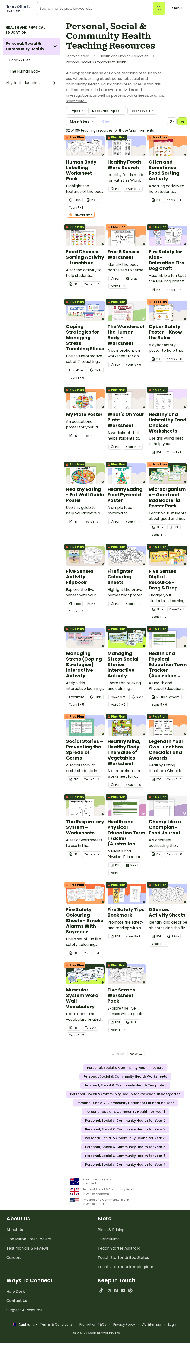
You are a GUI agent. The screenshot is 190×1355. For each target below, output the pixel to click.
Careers (13, 1257)
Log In (172, 1324)
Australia (25, 1324)
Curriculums (109, 1239)
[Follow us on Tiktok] (101, 1290)
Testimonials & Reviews (27, 1248)
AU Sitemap (151, 1324)
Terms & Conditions (56, 1324)
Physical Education (23, 82)
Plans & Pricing (111, 1229)
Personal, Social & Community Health (25, 46)
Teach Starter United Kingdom (125, 1267)
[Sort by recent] (172, 121)
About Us (14, 1229)
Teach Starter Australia (119, 1248)
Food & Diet (19, 60)
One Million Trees (29, 1239)
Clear (107, 121)
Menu (177, 8)
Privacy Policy (124, 1324)
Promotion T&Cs (92, 1324)
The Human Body (24, 71)
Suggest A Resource (24, 1310)
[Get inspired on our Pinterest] (130, 1290)
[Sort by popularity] (182, 121)
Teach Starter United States (123, 1257)
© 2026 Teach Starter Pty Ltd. (97, 1333)
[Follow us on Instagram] (108, 1290)
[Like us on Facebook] (115, 1290)
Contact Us (16, 1300)
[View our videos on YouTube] (123, 1290)
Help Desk (15, 1291)
